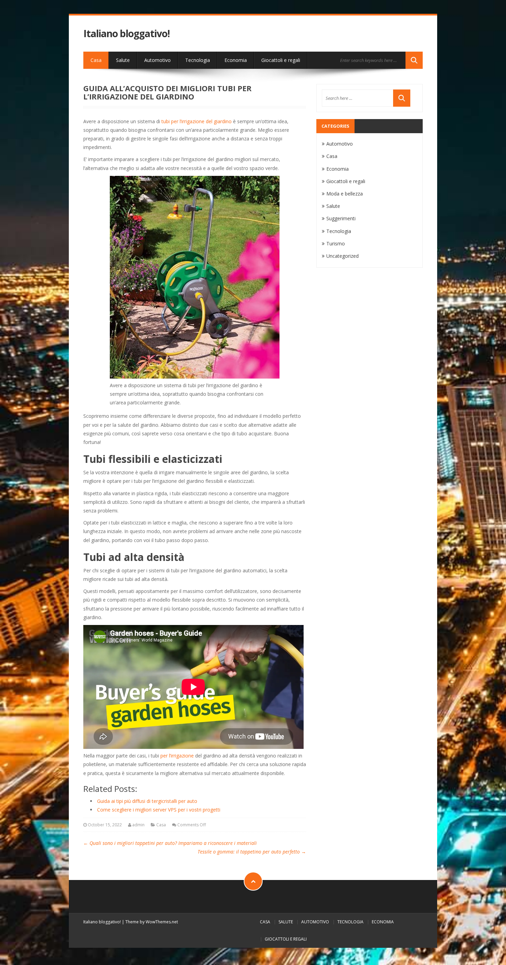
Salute (123, 60)
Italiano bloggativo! (126, 33)
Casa (96, 60)
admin (138, 825)
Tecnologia (197, 60)
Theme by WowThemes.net (151, 922)
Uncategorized (342, 256)
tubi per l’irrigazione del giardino (196, 121)
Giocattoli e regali (280, 60)
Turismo (335, 243)
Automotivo (157, 60)
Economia (235, 60)
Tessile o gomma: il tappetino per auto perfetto (252, 851)
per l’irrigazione (177, 755)
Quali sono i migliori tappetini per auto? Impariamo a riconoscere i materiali (170, 843)
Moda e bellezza (344, 193)
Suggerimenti (341, 218)
